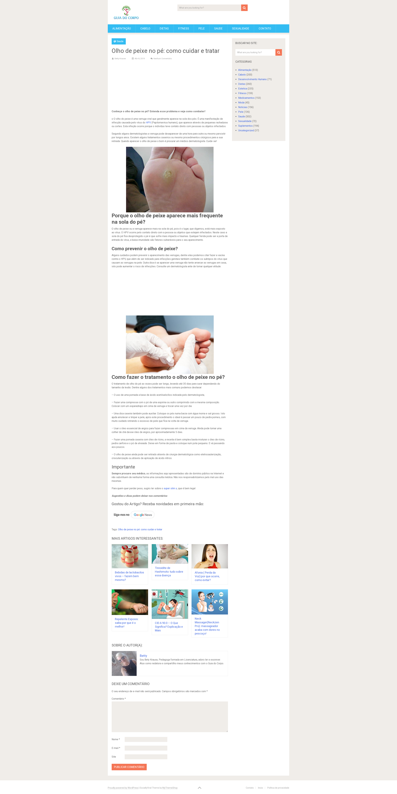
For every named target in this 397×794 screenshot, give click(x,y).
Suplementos (245, 125)
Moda (241, 102)
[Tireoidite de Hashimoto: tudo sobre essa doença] (170, 554)
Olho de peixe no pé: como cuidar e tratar (140, 529)
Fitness (183, 28)
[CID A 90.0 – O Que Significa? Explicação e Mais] (170, 604)
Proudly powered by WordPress (123, 788)
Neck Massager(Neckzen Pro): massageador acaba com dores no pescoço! (207, 626)
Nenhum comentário (163, 58)
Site (114, 756)
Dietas (164, 28)
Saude (218, 28)
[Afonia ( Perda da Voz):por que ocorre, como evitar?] (210, 556)
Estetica (242, 88)
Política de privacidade (278, 788)
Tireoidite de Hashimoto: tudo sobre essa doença (169, 571)
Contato (265, 28)
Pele (201, 28)
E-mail (116, 748)
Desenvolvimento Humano (252, 79)
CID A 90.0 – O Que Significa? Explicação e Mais (169, 626)
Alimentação (121, 28)
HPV (148, 122)
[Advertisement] (170, 85)
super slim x (170, 488)
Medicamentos (246, 97)
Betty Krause (120, 58)
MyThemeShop (170, 788)
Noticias (242, 107)
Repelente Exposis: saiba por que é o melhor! (126, 622)
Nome (116, 739)
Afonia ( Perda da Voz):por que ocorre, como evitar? (207, 576)
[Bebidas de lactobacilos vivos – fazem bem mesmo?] (130, 556)
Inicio (260, 788)
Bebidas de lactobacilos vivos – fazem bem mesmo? (129, 576)
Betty (143, 656)
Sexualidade (240, 28)
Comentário (119, 698)
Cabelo (145, 28)
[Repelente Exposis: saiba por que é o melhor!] (130, 602)
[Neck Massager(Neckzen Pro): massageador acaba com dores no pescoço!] (210, 601)
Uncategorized (246, 130)
